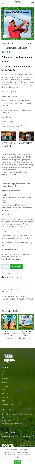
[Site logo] (17, 3)
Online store (5, 386)
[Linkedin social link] (15, 277)
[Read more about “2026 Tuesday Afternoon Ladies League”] (14, 317)
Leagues (10, 43)
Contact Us (5, 397)
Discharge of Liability (8, 404)
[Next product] (33, 43)
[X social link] (10, 277)
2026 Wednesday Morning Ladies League (26, 333)
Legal (3, 401)
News (3, 390)
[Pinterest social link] (12, 277)
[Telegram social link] (17, 277)
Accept (17, 462)
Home (3, 43)
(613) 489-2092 (7, 420)
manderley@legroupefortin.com (11, 259)
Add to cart (16, 266)
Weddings (4, 382)
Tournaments (5, 379)
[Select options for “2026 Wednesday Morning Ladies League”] (31, 317)
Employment (5, 393)
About (3, 371)
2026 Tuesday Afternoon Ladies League (9, 333)
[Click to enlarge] (5, 36)
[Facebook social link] (8, 277)
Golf (2, 375)
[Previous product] (29, 43)
